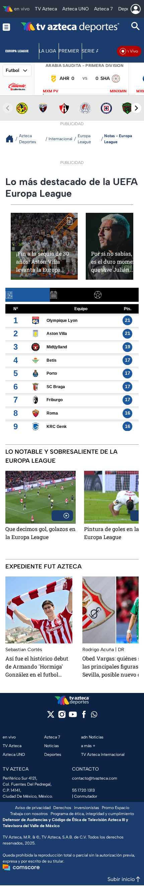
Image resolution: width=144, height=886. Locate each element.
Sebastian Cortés (23, 649)
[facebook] (84, 716)
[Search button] (135, 26)
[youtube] (73, 716)
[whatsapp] (94, 716)
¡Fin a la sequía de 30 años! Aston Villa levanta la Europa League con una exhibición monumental (42, 261)
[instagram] (62, 716)
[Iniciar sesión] (136, 9)
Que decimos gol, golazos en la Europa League (40, 532)
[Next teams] (136, 108)
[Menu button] (6, 26)
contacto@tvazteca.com (94, 778)
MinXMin (118, 91)
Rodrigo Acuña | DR (103, 649)
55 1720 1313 (83, 790)
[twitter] (51, 716)
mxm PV (50, 91)
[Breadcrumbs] (12, 139)
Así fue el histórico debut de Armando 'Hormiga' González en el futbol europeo (36, 666)
